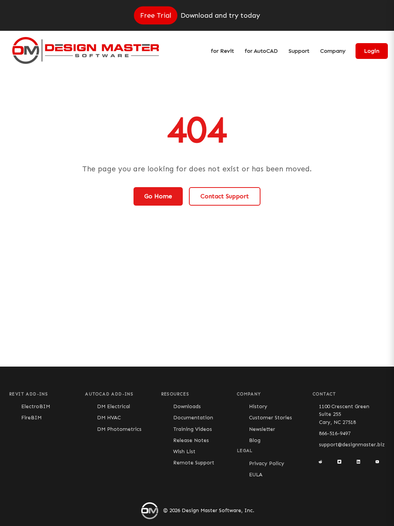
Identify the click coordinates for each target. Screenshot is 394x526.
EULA (255, 474)
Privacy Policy (266, 463)
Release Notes (191, 440)
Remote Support (193, 462)
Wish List (184, 451)
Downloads (187, 406)
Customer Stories (270, 417)
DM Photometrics (119, 429)
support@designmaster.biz (352, 444)
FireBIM (31, 417)
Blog (254, 440)
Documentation (193, 417)
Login (371, 51)
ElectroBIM (35, 406)
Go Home (158, 196)
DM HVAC (109, 417)
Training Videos (192, 429)
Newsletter (262, 429)
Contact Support (224, 196)
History (258, 406)
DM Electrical (113, 406)
